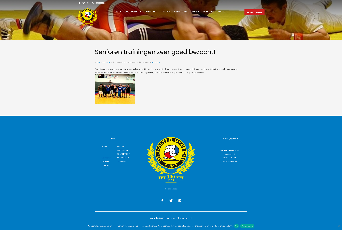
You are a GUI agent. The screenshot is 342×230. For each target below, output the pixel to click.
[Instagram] (88, 3)
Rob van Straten (104, 62)
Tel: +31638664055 (99, 3)
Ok (236, 226)
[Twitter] (83, 3)
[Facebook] (79, 3)
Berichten (156, 62)
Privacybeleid (247, 226)
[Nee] (338, 226)
